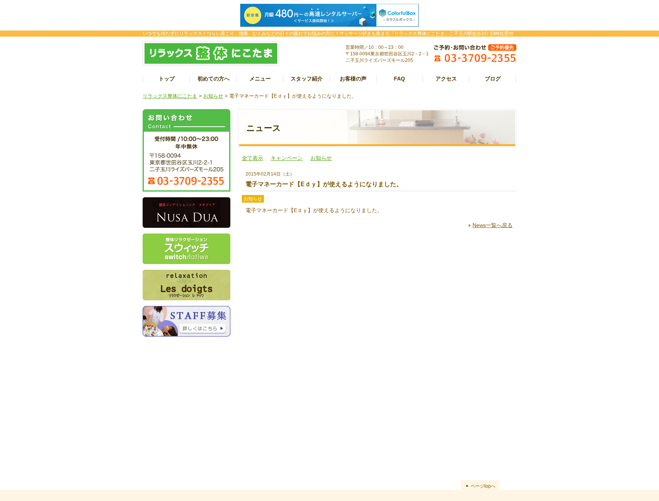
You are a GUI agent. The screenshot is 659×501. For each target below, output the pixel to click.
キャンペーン (287, 158)
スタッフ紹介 (307, 79)
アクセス (446, 79)
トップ (167, 79)
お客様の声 (353, 79)
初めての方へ (214, 79)
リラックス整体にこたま (170, 96)
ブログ (493, 79)
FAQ (399, 79)
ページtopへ (483, 486)
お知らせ (213, 96)
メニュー (260, 79)
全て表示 (252, 158)
